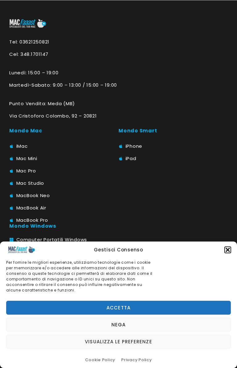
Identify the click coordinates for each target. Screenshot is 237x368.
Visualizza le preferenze (118, 341)
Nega (118, 324)
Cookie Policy (100, 359)
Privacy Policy (136, 359)
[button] (228, 250)
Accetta (118, 307)
